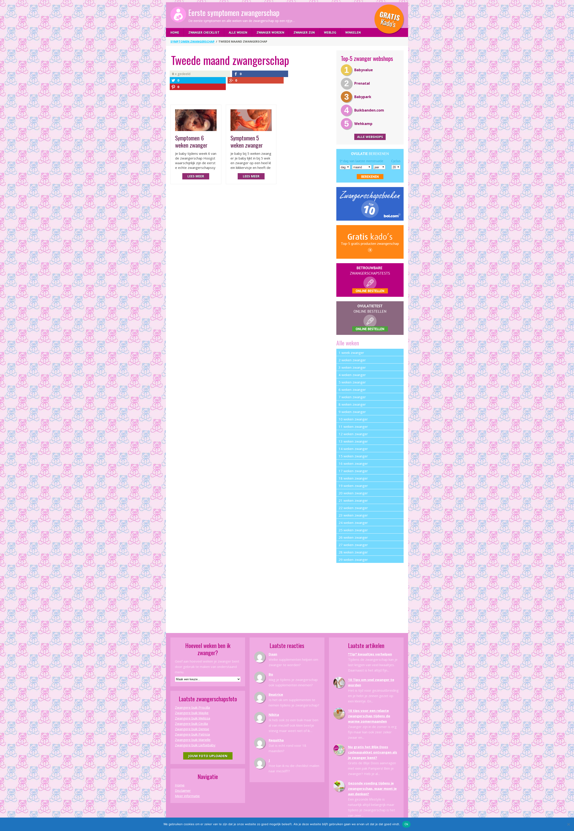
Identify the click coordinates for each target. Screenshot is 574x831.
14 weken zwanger (353, 448)
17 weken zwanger (353, 471)
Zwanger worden (270, 32)
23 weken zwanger (353, 515)
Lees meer (195, 176)
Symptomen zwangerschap (192, 41)
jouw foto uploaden (207, 755)
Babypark (362, 96)
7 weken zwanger (352, 397)
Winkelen (353, 32)
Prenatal (362, 83)
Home (174, 32)
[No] (568, 824)
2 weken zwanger (352, 360)
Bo (271, 674)
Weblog (330, 32)
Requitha (276, 740)
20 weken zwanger (353, 493)
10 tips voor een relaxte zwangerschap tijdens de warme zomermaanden (369, 715)
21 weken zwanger (353, 500)
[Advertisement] (370, 595)
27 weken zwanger (353, 545)
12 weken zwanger (353, 434)
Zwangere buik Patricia (192, 734)
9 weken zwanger (352, 411)
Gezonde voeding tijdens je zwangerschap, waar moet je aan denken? (372, 788)
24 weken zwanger (353, 522)
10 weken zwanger (353, 419)
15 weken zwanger (353, 456)
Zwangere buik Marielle (193, 739)
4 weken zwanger (352, 374)
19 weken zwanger (353, 485)
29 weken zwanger (353, 559)
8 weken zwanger (352, 404)
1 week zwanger (351, 352)
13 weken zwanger (353, 441)
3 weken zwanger (352, 367)
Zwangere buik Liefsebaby (195, 745)
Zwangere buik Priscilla (192, 707)
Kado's (389, 19)
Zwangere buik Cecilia (191, 723)
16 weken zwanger (353, 463)
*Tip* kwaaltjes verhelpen (370, 654)
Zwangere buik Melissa (192, 718)
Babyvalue (363, 69)
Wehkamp (363, 123)
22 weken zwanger (353, 508)
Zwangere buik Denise (192, 729)
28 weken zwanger (353, 552)
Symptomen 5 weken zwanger (246, 141)
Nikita (274, 714)
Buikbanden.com (369, 110)
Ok (406, 824)
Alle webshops (370, 137)
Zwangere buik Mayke (192, 712)
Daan (273, 654)
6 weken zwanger (352, 389)
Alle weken (238, 32)
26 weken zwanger (353, 537)
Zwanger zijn (304, 32)
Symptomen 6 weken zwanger (191, 141)
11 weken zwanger (353, 426)
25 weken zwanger (353, 530)
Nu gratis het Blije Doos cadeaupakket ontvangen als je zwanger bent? (372, 752)
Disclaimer (183, 790)
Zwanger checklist (204, 32)
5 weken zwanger (352, 382)
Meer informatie (187, 796)
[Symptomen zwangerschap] (178, 14)
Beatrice (276, 694)
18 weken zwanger (353, 478)
